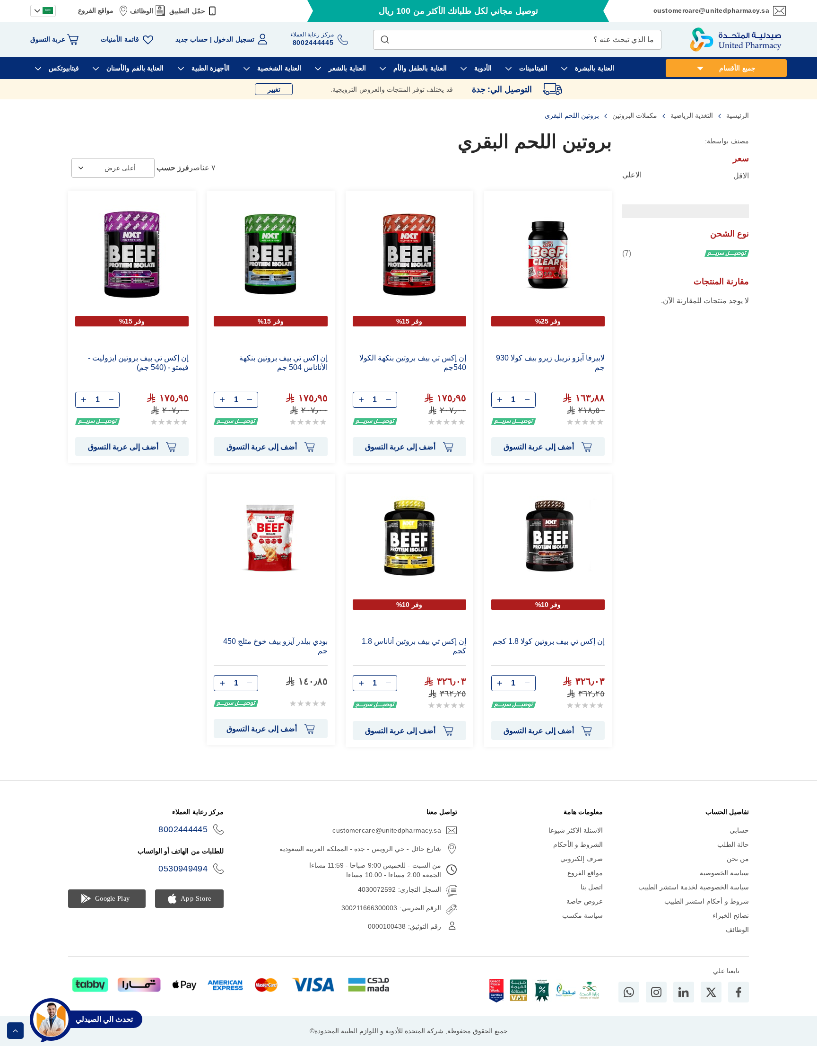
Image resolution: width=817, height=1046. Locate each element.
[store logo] (736, 39)
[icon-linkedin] (683, 992)
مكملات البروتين (633, 115)
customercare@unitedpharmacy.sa (711, 10)
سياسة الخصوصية (724, 873)
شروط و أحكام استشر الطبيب (706, 901)
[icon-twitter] (711, 992)
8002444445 (183, 829)
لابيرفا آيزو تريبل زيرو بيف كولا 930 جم (550, 362)
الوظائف (141, 11)
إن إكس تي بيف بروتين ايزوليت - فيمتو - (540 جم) (138, 362)
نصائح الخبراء (731, 915)
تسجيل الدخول (234, 39)
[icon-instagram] (656, 992)
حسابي (739, 830)
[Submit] (385, 37)
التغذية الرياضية (691, 115)
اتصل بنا (592, 887)
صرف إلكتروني (581, 858)
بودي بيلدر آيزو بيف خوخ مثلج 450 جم (275, 646)
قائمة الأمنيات (120, 39)
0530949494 (183, 868)
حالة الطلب (733, 844)
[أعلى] (15, 1030)
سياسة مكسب (582, 915)
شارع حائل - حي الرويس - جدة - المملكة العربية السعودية (360, 849)
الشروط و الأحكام (578, 844)
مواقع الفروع (95, 10)
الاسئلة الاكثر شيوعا (575, 830)
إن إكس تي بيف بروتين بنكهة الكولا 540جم (412, 362)
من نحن (738, 858)
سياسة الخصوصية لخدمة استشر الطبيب (693, 887)
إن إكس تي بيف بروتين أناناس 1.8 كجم (414, 646)
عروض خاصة (584, 901)
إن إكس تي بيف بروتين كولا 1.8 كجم (549, 641)
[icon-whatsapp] (628, 992)
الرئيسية (736, 115)
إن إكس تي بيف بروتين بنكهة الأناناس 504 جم (283, 362)
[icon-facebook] (738, 992)
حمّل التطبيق (187, 11)
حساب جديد (191, 39)
